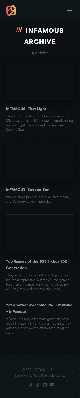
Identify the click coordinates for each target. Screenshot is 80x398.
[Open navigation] (69, 10)
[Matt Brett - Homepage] (11, 11)
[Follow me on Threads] (37, 385)
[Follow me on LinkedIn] (45, 385)
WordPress (41, 375)
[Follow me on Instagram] (30, 385)
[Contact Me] (52, 385)
